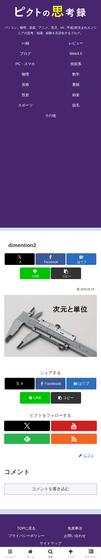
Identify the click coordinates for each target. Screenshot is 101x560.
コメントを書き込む (50, 489)
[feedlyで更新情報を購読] (27, 439)
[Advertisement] (50, 177)
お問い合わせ (75, 536)
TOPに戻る (26, 528)
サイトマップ (50, 543)
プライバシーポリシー (26, 536)
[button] (66, 273)
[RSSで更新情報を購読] (74, 439)
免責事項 (75, 528)
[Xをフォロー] (27, 426)
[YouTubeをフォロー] (74, 426)
